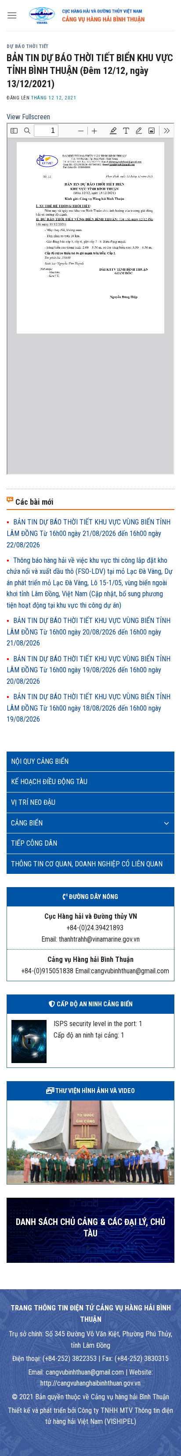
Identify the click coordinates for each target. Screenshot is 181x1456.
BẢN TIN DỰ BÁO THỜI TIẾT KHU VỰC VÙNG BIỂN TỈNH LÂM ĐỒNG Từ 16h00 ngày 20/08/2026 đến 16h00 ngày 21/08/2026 (88, 631)
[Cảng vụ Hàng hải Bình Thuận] (96, 16)
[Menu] (12, 15)
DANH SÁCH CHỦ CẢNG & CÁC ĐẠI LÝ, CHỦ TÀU (90, 1228)
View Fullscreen (28, 117)
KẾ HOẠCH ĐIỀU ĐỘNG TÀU (49, 782)
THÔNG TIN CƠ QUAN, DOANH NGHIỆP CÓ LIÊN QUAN (87, 864)
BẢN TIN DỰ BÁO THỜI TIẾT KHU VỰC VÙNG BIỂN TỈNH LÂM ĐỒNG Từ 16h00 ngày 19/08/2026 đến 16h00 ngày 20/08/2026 (88, 670)
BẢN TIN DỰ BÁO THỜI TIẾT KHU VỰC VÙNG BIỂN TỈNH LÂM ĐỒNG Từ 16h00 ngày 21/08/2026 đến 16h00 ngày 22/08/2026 (88, 533)
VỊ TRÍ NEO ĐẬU (33, 802)
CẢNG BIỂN (27, 823)
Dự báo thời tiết (28, 46)
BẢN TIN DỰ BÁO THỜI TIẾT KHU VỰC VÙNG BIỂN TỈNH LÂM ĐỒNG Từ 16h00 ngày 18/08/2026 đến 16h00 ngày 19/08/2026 (88, 708)
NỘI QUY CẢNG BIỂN (40, 761)
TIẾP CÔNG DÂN (34, 843)
